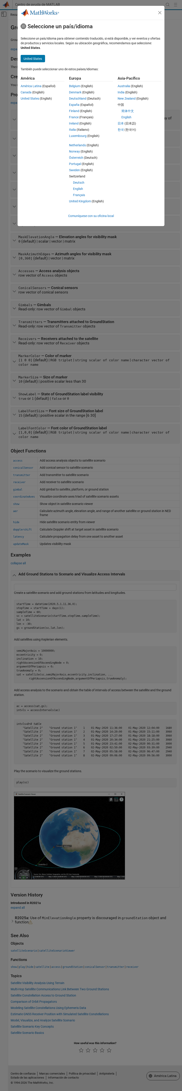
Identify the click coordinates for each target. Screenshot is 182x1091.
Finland (74, 111)
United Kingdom (80, 201)
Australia (124, 86)
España (74, 104)
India (121, 92)
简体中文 (127, 111)
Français (79, 195)
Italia (72, 129)
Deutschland (77, 98)
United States (30, 98)
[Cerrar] (160, 13)
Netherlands (77, 145)
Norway (74, 151)
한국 (121, 129)
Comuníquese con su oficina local (91, 216)
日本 (121, 123)
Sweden (74, 170)
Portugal (75, 164)
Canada (26, 92)
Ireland (74, 123)
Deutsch (78, 182)
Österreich (76, 157)
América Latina (31, 86)
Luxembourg (78, 136)
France (74, 117)
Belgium (74, 86)
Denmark (75, 92)
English (78, 189)
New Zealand (127, 98)
